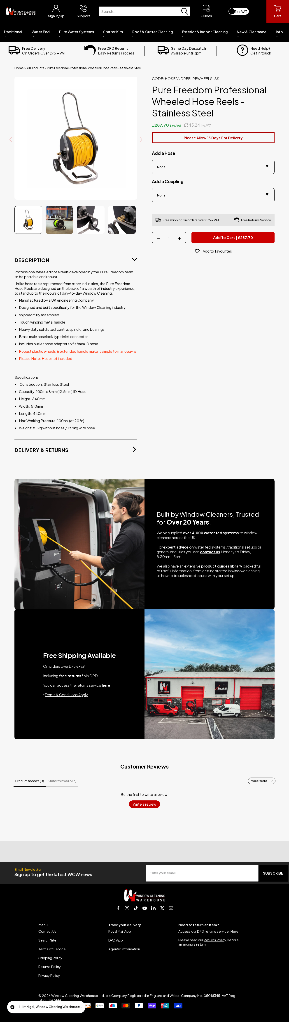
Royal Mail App (119, 931)
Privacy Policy (49, 975)
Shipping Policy (50, 958)
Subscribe (273, 873)
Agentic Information (124, 949)
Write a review (144, 804)
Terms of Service (52, 949)
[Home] (20, 11)
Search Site (47, 940)
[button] (46, 1007)
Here (234, 931)
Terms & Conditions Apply (66, 694)
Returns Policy (49, 966)
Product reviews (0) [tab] (29, 781)
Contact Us (47, 931)
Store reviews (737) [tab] (62, 781)
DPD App (115, 940)
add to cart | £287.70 (233, 237)
